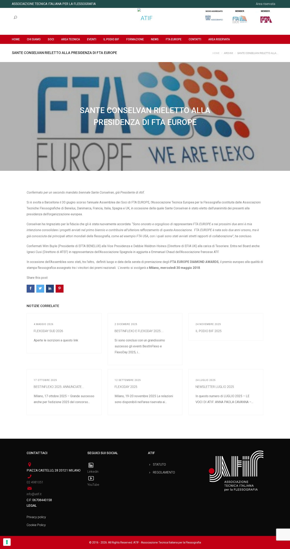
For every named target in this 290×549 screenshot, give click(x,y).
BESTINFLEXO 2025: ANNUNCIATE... (59, 387)
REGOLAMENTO (164, 472)
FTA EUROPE (173, 39)
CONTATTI (195, 39)
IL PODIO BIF (111, 39)
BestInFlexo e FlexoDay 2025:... (139, 331)
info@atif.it (34, 494)
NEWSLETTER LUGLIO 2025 (215, 387)
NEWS (155, 39)
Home (216, 53)
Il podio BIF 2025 (209, 331)
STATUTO (159, 464)
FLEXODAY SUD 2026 (48, 331)
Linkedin (92, 471)
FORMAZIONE (135, 39)
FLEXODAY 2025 (126, 387)
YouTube (93, 485)
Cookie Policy (36, 525)
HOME (16, 39)
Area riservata (265, 4)
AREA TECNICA (70, 39)
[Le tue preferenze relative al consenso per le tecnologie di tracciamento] (7, 542)
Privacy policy (36, 517)
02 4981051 (35, 482)
